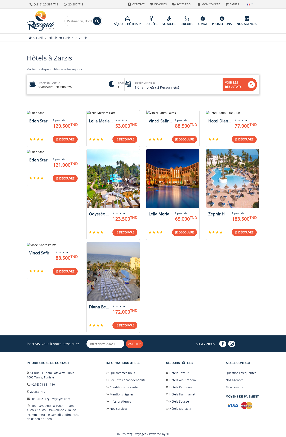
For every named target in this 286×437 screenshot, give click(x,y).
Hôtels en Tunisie (61, 38)
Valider (134, 344)
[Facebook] (223, 344)
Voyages (168, 24)
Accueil (37, 38)
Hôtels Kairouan (180, 387)
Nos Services (118, 409)
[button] (250, 4)
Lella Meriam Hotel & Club (161, 214)
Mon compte (234, 387)
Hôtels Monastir (180, 409)
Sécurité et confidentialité (127, 380)
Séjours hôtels (126, 24)
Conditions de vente (123, 387)
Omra (202, 24)
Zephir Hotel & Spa (218, 214)
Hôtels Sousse (179, 401)
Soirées (151, 24)
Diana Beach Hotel (99, 307)
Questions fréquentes (241, 373)
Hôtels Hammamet (182, 394)
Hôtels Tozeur (179, 373)
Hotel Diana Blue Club (220, 121)
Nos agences (247, 24)
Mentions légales (121, 394)
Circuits (186, 24)
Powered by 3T (159, 434)
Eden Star (38, 121)
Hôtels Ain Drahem (182, 380)
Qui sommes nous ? (123, 373)
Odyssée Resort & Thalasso (99, 214)
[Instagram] (232, 344)
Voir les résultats (233, 84)
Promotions (222, 24)
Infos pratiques (120, 401)
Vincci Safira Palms (161, 121)
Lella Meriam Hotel (101, 121)
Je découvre (65, 139)
